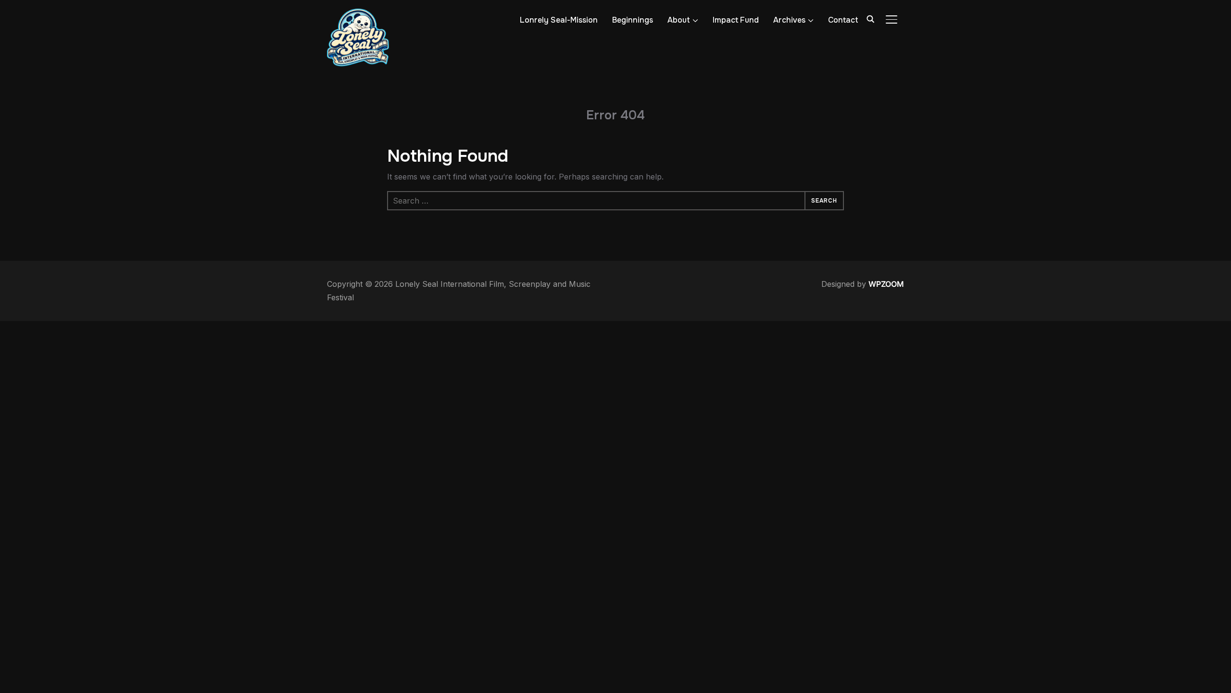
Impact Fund (736, 20)
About (678, 20)
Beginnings (632, 20)
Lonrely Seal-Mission (559, 20)
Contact (843, 20)
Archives (789, 20)
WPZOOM (886, 284)
